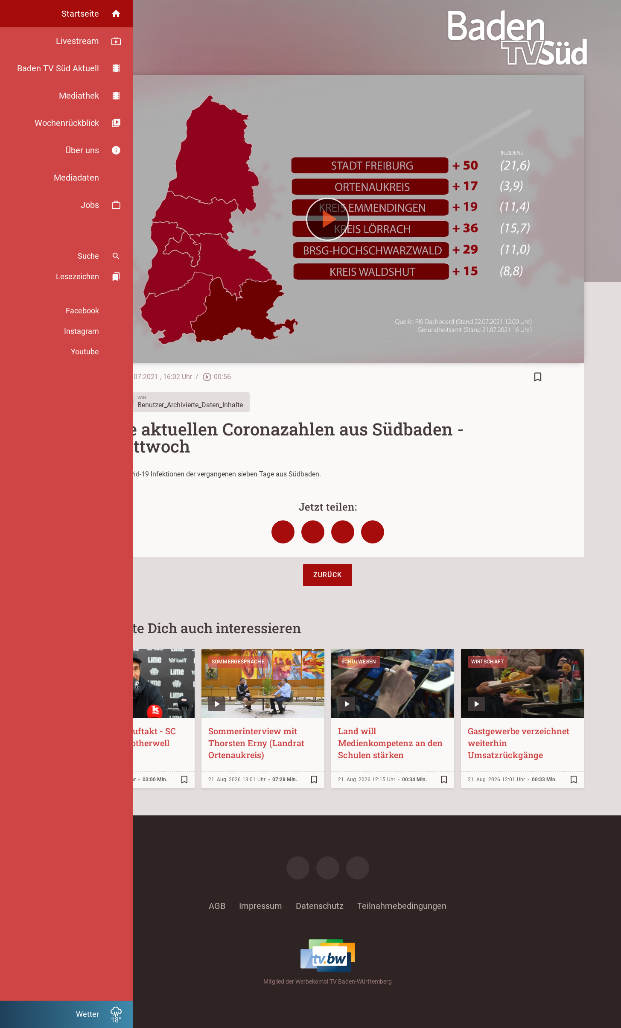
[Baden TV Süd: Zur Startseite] (517, 37)
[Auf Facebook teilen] (282, 531)
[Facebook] (297, 867)
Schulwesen (358, 662)
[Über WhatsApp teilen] (342, 531)
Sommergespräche (238, 662)
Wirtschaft (487, 662)
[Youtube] (357, 867)
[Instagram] (327, 867)
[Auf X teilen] (312, 531)
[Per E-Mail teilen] (372, 531)
